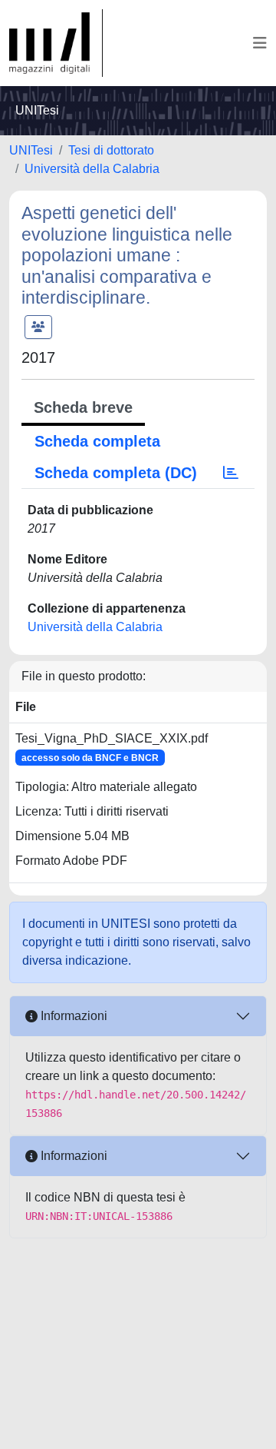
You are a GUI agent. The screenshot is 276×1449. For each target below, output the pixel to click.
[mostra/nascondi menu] (260, 43)
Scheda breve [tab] (83, 407)
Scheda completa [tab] (97, 441)
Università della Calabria (92, 168)
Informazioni (72, 1015)
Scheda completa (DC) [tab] (115, 472)
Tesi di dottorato (111, 150)
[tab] (230, 473)
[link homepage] (56, 43)
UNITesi (31, 150)
